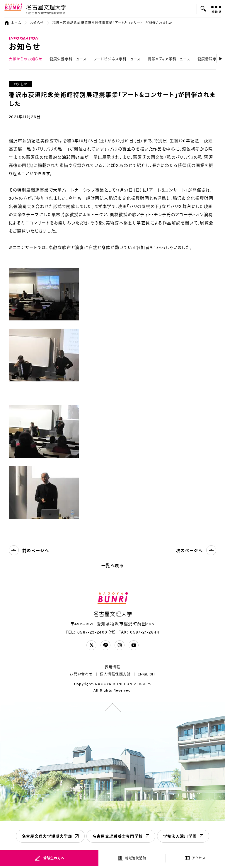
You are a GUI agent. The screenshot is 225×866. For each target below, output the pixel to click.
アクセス (199, 858)
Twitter (91, 645)
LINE (105, 645)
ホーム (16, 23)
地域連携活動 (135, 858)
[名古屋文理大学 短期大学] (45, 13)
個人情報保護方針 (115, 674)
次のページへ (189, 550)
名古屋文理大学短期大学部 (47, 836)
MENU (216, 11)
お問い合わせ (81, 674)
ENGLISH (146, 674)
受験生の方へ (54, 858)
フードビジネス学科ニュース (117, 59)
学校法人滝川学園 (180, 836)
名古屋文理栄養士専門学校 (118, 836)
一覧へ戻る (112, 565)
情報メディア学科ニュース (169, 59)
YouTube (134, 645)
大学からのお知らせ (25, 59)
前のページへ (35, 550)
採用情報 (112, 667)
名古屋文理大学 (46, 7)
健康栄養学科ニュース (68, 59)
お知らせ (36, 23)
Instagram (120, 645)
